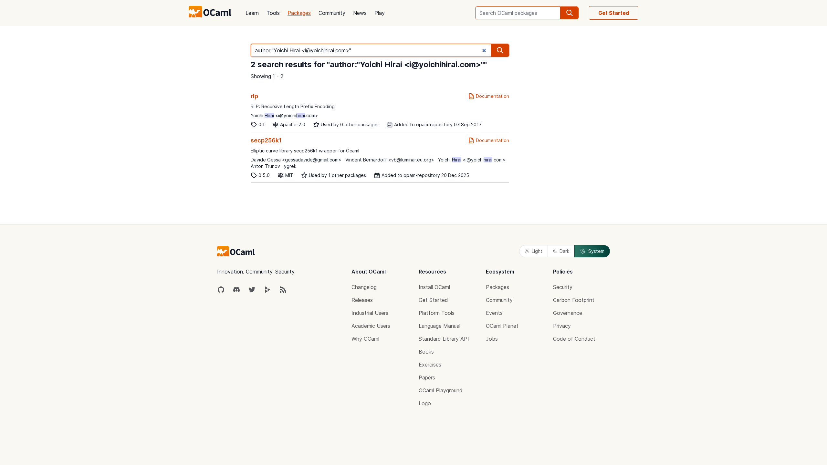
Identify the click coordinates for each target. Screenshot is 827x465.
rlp (254, 96)
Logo (425, 403)
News (360, 13)
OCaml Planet (502, 326)
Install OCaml (434, 287)
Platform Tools (437, 313)
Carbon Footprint (573, 300)
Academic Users (370, 326)
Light (537, 251)
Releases (362, 300)
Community (332, 13)
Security (562, 287)
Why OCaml (365, 339)
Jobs (492, 339)
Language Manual (439, 326)
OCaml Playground (441, 390)
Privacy (562, 326)
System (596, 251)
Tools (273, 13)
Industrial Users (369, 313)
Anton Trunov (265, 166)
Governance (567, 313)
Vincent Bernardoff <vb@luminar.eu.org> (389, 159)
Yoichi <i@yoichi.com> (284, 115)
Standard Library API (444, 339)
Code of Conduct (574, 339)
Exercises (430, 364)
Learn (252, 13)
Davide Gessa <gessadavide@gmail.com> (296, 159)
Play (379, 13)
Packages (299, 13)
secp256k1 (266, 140)
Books (426, 351)
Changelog (364, 287)
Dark (564, 251)
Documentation (492, 96)
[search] (569, 12)
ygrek (290, 166)
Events (494, 313)
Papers (427, 377)
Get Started (613, 13)
